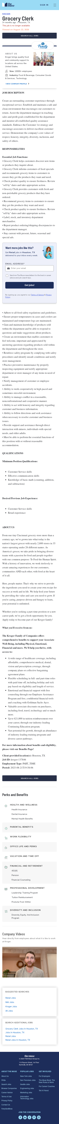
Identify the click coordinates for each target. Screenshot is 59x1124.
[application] (29, 962)
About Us (5, 1076)
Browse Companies (9, 1088)
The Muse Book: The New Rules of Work (47, 1081)
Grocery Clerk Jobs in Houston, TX (21, 1028)
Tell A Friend (44, 1090)
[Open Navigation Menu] (55, 5)
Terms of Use (6, 1096)
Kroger (6, 14)
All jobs (9, 1011)
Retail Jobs (10, 1036)
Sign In (44, 5)
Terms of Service (37, 295)
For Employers (44, 1076)
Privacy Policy (6, 1100)
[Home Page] (10, 5)
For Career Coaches (47, 1086)
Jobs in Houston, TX (14, 1032)
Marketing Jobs (26, 1092)
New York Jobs (26, 1076)
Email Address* (15, 263)
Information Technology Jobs (26, 1097)
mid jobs (9, 1002)
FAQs (3, 1080)
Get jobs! (29, 285)
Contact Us (5, 1104)
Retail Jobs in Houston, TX (17, 1040)
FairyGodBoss (6, 1108)
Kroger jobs (11, 1006)
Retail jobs (10, 998)
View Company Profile (16, 84)
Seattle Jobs (25, 1084)
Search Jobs (6, 1084)
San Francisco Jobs (28, 1080)
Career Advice (7, 1092)
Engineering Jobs (27, 1088)
